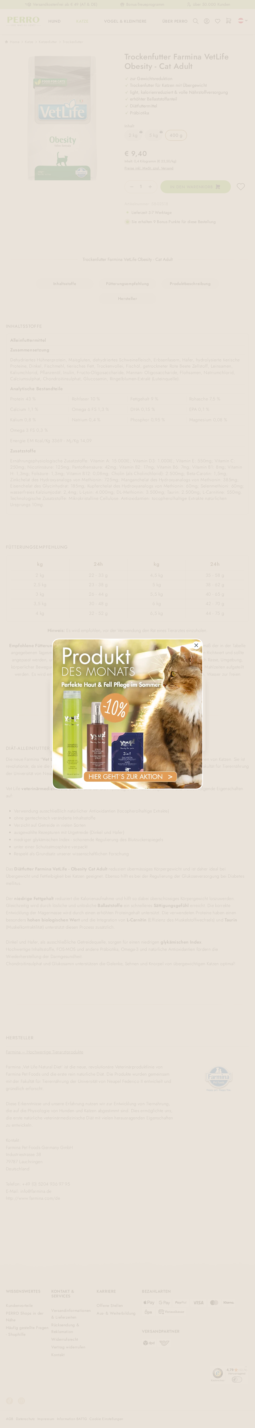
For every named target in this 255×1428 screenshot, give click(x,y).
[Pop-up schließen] (196, 645)
